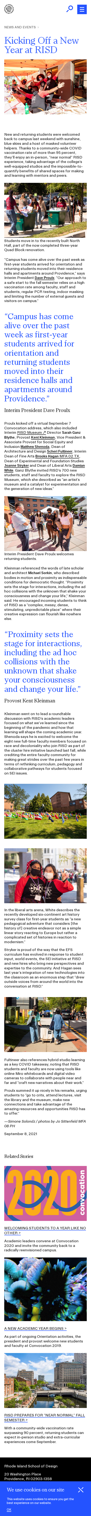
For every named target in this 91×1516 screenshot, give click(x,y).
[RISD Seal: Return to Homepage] (9, 12)
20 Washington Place (22, 1474)
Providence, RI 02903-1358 (28, 1479)
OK (9, 1509)
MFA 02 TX (57, 456)
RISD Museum (29, 432)
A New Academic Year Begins (33, 1328)
